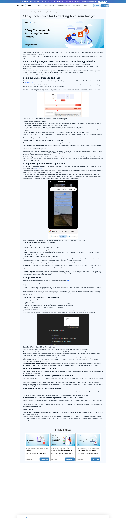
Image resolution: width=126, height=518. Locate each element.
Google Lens (38, 168)
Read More (44, 459)
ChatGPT (68, 280)
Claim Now (101, 1)
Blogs (85, 5)
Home (39, 5)
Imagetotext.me (28, 82)
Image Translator (49, 5)
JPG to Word (76, 5)
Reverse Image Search (64, 5)
